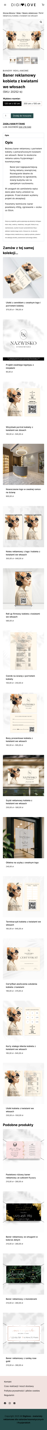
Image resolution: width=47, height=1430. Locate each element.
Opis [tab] (7, 135)
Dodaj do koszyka (22, 115)
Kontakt (7, 1382)
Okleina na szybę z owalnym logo (22, 862)
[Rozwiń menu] (5, 5)
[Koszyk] (43, 5)
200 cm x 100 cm (32, 103)
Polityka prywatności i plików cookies (22, 1391)
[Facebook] (5, 1403)
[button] (41, 22)
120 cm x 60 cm (12, 103)
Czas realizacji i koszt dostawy (19, 1386)
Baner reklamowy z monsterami (21, 1299)
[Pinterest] (14, 1403)
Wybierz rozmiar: (11, 98)
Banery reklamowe (16, 70)
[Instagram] (10, 1403)
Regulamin (9, 1395)
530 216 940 (25, 127)
